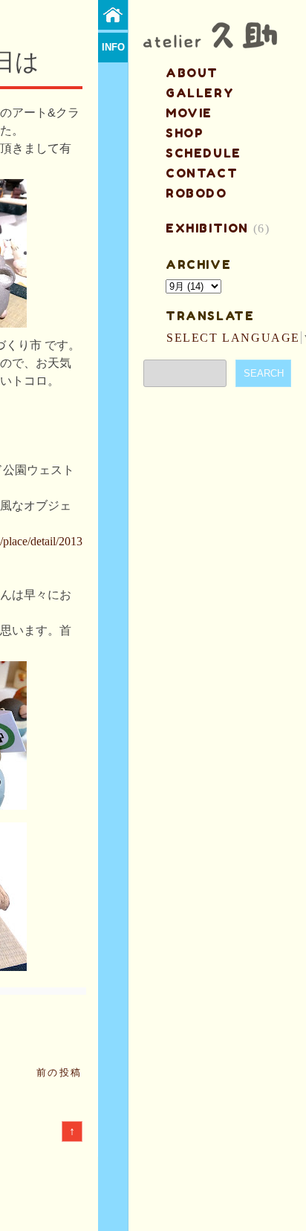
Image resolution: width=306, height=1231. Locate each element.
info (113, 47)
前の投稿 (59, 1072)
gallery (200, 92)
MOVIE (189, 112)
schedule (203, 153)
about (192, 72)
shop (185, 133)
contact (202, 173)
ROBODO (196, 193)
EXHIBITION (207, 228)
